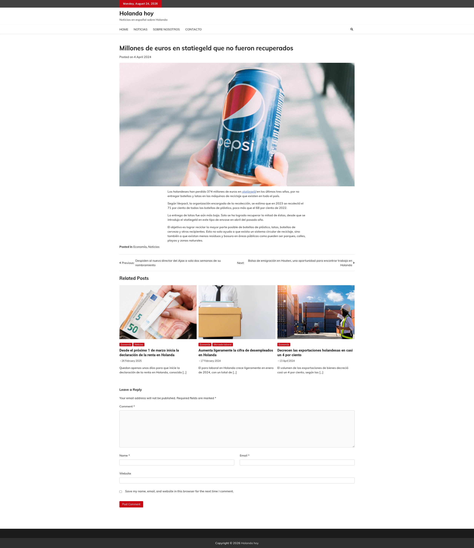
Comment (127, 406)
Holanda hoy (136, 13)
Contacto (193, 29)
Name (124, 455)
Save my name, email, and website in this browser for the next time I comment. (179, 491)
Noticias (140, 29)
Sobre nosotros (166, 29)
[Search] (352, 29)
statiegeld (249, 191)
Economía (140, 247)
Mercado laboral (223, 344)
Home (123, 29)
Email (244, 455)
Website (125, 473)
